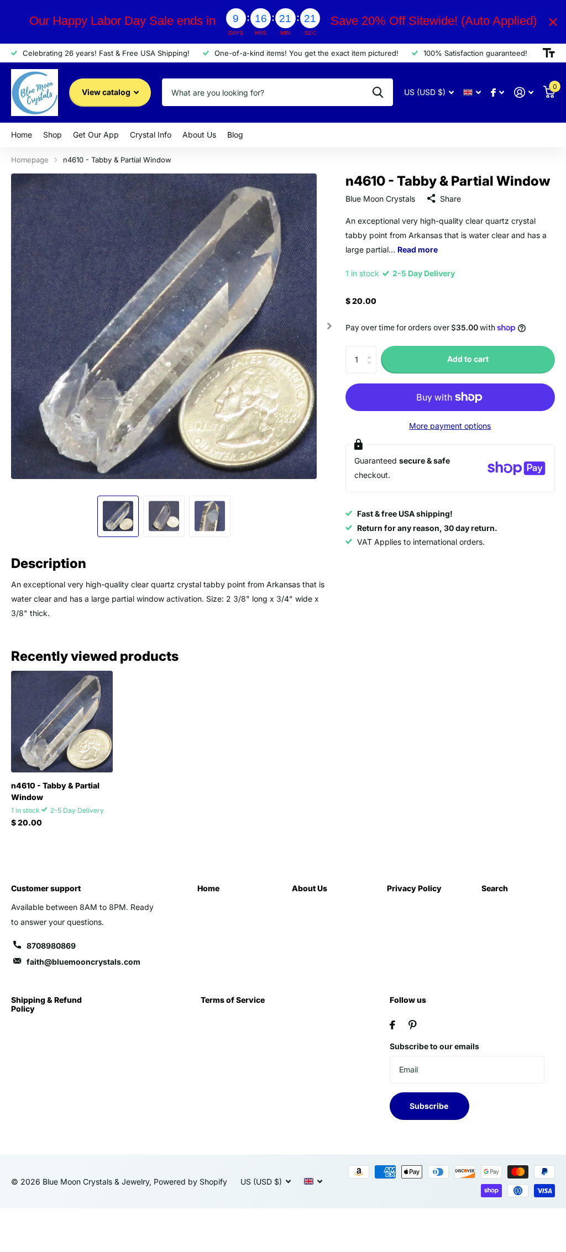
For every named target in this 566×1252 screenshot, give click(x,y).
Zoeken (378, 92)
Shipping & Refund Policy (46, 1004)
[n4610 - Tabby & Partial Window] (62, 721)
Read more (417, 249)
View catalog (107, 92)
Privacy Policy (414, 888)
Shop (52, 134)
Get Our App (96, 134)
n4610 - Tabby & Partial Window (55, 791)
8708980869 (51, 945)
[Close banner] (553, 21)
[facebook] (392, 1024)
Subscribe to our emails (434, 1046)
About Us (309, 888)
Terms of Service (233, 999)
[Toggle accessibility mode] (549, 53)
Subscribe (430, 1106)
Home (208, 888)
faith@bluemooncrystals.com (83, 961)
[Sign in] (523, 92)
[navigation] (118, 516)
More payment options (450, 425)
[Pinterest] (412, 1025)
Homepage (30, 159)
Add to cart (468, 359)
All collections (21, 135)
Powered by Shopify (190, 1181)
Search (494, 888)
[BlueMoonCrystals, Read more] (497, 92)
